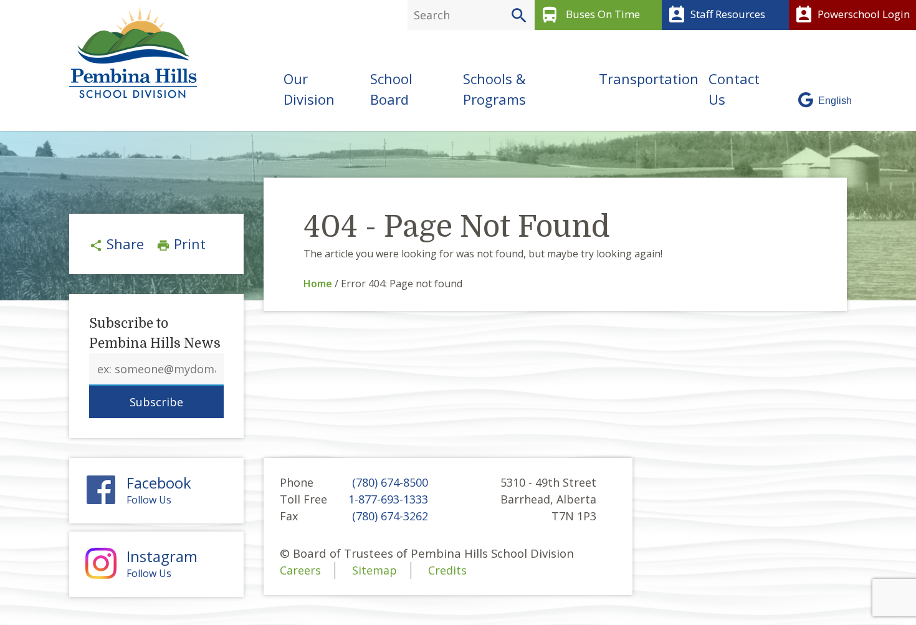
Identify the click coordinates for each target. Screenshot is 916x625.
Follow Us (158, 490)
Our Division (309, 88)
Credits (447, 570)
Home (317, 283)
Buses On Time (590, 15)
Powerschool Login (852, 15)
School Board (391, 88)
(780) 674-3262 (390, 515)
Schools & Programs (494, 88)
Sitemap (374, 570)
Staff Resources (716, 15)
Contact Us (734, 88)
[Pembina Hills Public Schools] (128, 52)
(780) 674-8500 (390, 482)
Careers (300, 570)
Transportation (649, 78)
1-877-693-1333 (388, 499)
